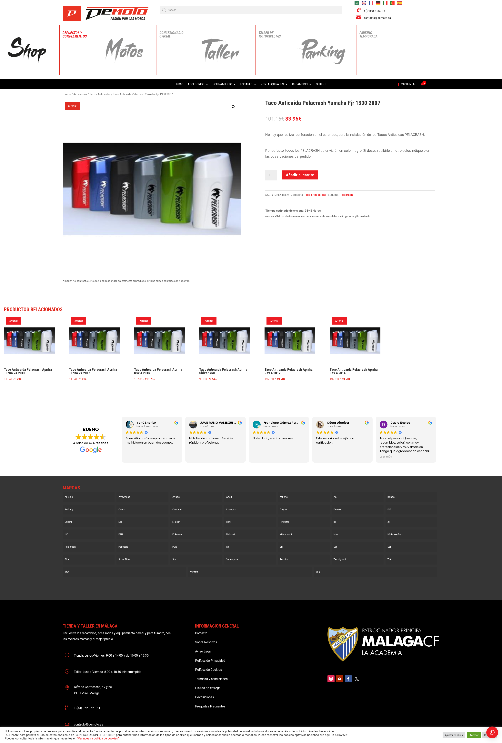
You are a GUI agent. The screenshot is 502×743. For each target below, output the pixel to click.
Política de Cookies (208, 670)
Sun (174, 559)
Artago (176, 497)
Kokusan (177, 534)
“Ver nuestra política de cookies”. (98, 738)
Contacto (201, 633)
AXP (336, 497)
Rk (227, 546)
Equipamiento (222, 84)
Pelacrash (346, 194)
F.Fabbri (176, 522)
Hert (228, 522)
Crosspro (231, 509)
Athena (284, 497)
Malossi (230, 534)
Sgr (389, 546)
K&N (120, 534)
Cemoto (122, 509)
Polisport (123, 546)
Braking (69, 509)
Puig (174, 546)
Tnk (389, 559)
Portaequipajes (272, 84)
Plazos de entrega (207, 688)
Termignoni (340, 559)
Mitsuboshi (286, 534)
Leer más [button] (386, 456)
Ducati (68, 522)
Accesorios (196, 84)
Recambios (300, 84)
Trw (67, 572)
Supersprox (232, 559)
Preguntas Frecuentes (210, 706)
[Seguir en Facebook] (348, 678)
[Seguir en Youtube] (339, 678)
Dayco (283, 509)
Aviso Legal (203, 651)
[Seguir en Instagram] (331, 678)
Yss (318, 572)
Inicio (179, 84)
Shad (67, 559)
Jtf (66, 534)
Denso (337, 509)
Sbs (335, 546)
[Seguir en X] (356, 678)
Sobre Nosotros (206, 642)
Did (389, 509)
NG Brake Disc (395, 534)
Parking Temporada (368, 34)
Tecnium (284, 559)
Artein (229, 497)
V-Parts (194, 572)
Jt (388, 522)
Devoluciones (204, 697)
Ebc (120, 522)
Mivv (336, 534)
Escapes (246, 84)
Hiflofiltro (284, 522)
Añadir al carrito (300, 175)
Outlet (321, 84)
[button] (233, 107)
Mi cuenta (408, 84)
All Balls (69, 497)
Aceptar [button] (473, 735)
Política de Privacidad (210, 660)
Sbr (281, 546)
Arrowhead (124, 497)
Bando (391, 497)
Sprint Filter (124, 559)
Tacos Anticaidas (100, 94)
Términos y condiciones (211, 679)
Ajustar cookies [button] (454, 735)
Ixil (335, 522)
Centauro (177, 509)
